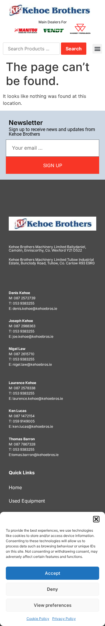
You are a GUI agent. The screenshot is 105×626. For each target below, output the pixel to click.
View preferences (52, 605)
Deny (52, 589)
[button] (96, 519)
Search (74, 49)
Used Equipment (27, 501)
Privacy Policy (64, 618)
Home (15, 487)
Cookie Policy (38, 618)
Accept (52, 573)
